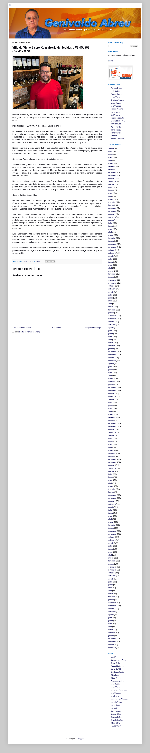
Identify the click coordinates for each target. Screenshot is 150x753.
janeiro (111, 169)
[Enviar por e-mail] (46, 261)
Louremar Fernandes (119, 690)
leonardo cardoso (117, 139)
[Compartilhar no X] (50, 261)
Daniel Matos (116, 124)
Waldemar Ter (116, 127)
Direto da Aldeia (117, 669)
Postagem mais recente (22, 328)
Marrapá (114, 136)
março (110, 163)
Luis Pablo (115, 696)
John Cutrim (115, 684)
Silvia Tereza (116, 130)
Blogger (81, 738)
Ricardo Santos (117, 720)
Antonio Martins (117, 109)
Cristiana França (117, 100)
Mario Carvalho (117, 133)
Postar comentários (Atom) (29, 332)
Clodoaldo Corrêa (118, 121)
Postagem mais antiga (92, 328)
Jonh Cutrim (115, 91)
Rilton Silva (115, 723)
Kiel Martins (115, 115)
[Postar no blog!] (48, 261)
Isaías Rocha (116, 103)
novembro (112, 175)
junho (110, 154)
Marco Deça (115, 705)
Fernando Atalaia (117, 681)
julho (110, 151)
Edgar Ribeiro (116, 678)
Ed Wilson (115, 675)
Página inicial (57, 328)
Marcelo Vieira (116, 702)
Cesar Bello (115, 663)
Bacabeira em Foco (118, 660)
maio (110, 157)
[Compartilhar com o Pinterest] (54, 261)
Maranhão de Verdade (119, 699)
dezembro (112, 172)
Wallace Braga (116, 88)
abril (110, 160)
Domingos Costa (117, 672)
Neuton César (116, 714)
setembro (112, 181)
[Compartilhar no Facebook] (52, 261)
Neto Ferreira (116, 711)
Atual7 (113, 657)
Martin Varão (115, 112)
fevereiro (111, 166)
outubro (111, 178)
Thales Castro (116, 94)
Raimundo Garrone (118, 717)
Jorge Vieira (115, 97)
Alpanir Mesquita (117, 118)
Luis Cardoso (116, 106)
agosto (111, 148)
